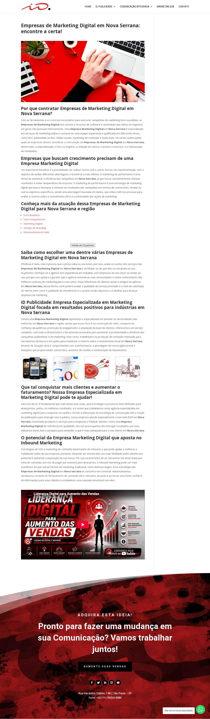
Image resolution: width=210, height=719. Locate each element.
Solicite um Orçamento (83, 245)
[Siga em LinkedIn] (105, 682)
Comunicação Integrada (134, 6)
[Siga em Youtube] (118, 682)
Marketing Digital (32, 223)
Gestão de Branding (34, 227)
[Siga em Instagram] (111, 682)
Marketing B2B (165, 6)
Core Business (31, 215)
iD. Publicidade (104, 6)
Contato (183, 6)
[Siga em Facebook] (91, 682)
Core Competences (34, 219)
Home (88, 6)
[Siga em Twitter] (98, 682)
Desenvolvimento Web (36, 232)
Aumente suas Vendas (105, 666)
